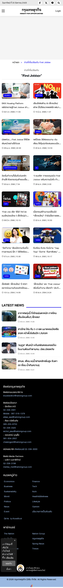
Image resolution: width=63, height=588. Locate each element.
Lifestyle (36, 501)
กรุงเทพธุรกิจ (38, 538)
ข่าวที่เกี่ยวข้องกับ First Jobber (37, 62)
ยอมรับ (9, 563)
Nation (7, 544)
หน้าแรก (15, 62)
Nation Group (38, 534)
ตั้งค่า (8, 569)
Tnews (35, 548)
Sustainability (10, 491)
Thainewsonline (11, 548)
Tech (34, 486)
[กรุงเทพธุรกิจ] (31, 11)
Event (6, 511)
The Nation (9, 534)
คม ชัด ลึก (8, 538)
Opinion (35, 506)
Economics (9, 481)
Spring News (38, 544)
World (6, 496)
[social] (40, 3)
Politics (7, 501)
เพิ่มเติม (9, 557)
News (6, 506)
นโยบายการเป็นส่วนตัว (42, 511)
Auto (34, 491)
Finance (36, 481)
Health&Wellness (40, 496)
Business (8, 486)
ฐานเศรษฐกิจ (9, 554)
